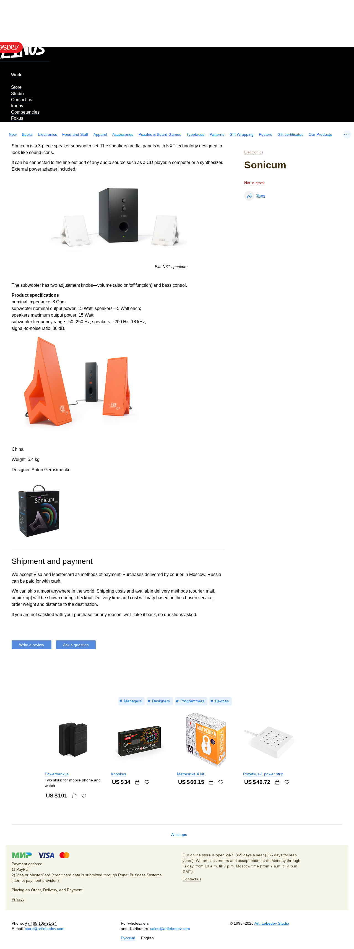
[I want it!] (84, 796)
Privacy (18, 899)
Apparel (100, 134)
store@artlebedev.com (44, 928)
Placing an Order (26, 890)
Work (16, 74)
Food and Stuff (75, 134)
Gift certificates (290, 134)
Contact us (21, 99)
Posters (265, 134)
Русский (128, 938)
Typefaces (195, 134)
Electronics (47, 134)
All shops (179, 834)
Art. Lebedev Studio (271, 923)
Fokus (17, 118)
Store (16, 87)
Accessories (122, 134)
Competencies (25, 112)
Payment (74, 890)
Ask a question (76, 645)
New (13, 134)
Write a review (31, 645)
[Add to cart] (74, 796)
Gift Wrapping (242, 134)
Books (27, 134)
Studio (17, 93)
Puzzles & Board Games (160, 134)
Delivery (50, 890)
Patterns (217, 134)
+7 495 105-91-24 (41, 923)
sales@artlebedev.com (170, 928)
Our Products (320, 134)
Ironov (17, 105)
